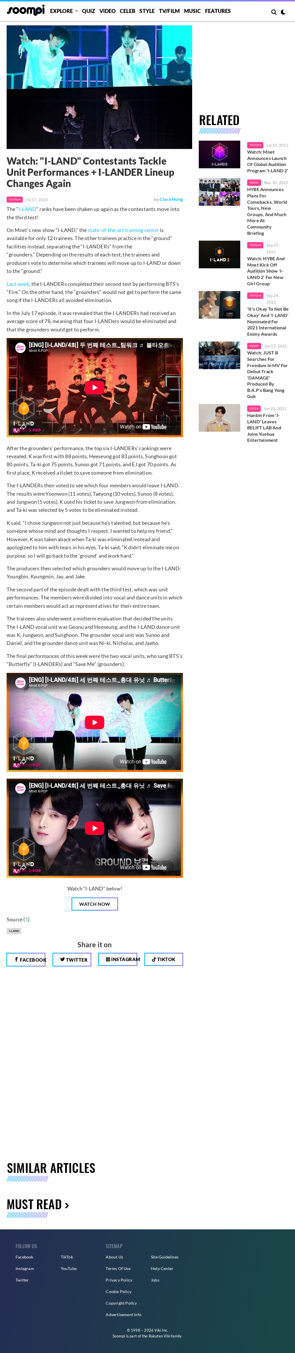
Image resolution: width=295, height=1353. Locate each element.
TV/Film (14, 199)
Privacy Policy (119, 1279)
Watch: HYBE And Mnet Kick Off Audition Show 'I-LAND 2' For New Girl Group (266, 271)
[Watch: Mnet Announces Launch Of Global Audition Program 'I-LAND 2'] (219, 154)
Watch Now (94, 904)
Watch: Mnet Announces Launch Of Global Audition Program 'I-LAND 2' (267, 161)
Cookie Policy (118, 1291)
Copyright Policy (121, 1303)
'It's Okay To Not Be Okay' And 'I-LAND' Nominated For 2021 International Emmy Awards (268, 321)
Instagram (123, 959)
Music (192, 11)
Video (107, 11)
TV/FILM (169, 11)
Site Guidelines (164, 1256)
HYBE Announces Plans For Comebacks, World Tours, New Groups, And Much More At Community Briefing (267, 210)
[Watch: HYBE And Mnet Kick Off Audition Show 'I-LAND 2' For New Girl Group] (219, 254)
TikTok (67, 1256)
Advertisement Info (123, 1314)
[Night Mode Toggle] (283, 12)
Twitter (76, 960)
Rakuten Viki (159, 1336)
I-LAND (27, 209)
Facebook (32, 960)
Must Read (34, 1204)
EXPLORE (61, 11)
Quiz (88, 11)
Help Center (162, 1268)
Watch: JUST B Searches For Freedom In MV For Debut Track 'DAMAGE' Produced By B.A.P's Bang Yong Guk (267, 374)
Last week (18, 284)
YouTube (69, 1268)
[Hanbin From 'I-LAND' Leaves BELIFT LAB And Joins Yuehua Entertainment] (219, 418)
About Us (114, 1256)
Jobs (155, 1279)
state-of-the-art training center (123, 230)
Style (147, 11)
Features (218, 11)
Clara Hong (171, 199)
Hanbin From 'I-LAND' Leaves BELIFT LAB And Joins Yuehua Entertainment (264, 427)
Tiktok (165, 959)
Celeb (127, 11)
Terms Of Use (118, 1268)
